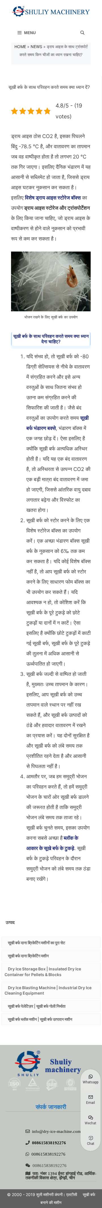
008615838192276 (49, 1143)
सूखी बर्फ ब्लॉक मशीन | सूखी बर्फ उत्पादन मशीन (40, 1019)
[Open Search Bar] (82, 33)
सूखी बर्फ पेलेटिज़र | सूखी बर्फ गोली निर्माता (36, 1006)
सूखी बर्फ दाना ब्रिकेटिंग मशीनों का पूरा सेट (36, 942)
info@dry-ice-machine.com (56, 1131)
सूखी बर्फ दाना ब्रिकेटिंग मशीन (28, 955)
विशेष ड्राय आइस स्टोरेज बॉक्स (53, 198)
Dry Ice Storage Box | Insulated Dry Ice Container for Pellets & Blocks (43, 971)
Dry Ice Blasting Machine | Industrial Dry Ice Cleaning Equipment (48, 990)
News (36, 46)
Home (20, 46)
